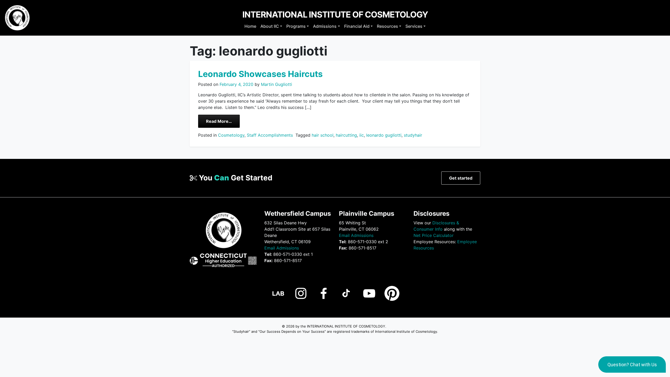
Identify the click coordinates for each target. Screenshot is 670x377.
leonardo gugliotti (383, 135)
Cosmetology (231, 135)
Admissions (325, 26)
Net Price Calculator (434, 235)
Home (250, 26)
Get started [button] (460, 178)
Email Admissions (281, 248)
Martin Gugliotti (276, 84)
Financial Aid (357, 26)
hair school (322, 135)
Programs (296, 26)
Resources (387, 26)
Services (413, 26)
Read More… (223, 121)
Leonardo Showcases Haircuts (260, 74)
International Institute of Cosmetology (335, 14)
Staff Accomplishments (270, 135)
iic (361, 135)
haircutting (346, 135)
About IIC (269, 26)
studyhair (413, 135)
